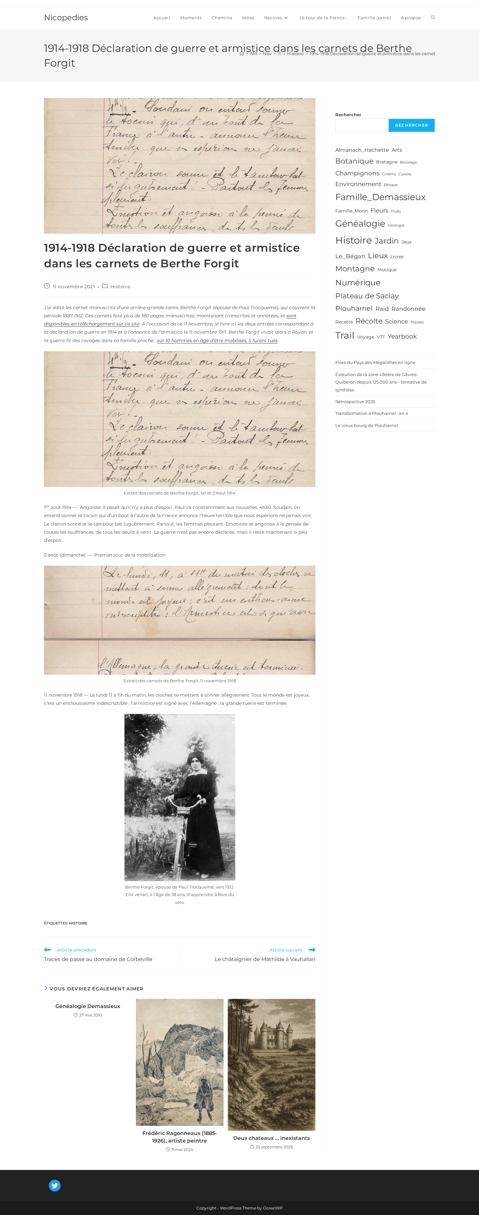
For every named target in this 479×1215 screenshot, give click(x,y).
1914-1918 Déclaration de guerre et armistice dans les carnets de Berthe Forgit (391, 53)
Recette (344, 322)
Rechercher (348, 114)
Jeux (406, 242)
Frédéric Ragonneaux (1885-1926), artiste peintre (179, 1137)
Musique (387, 270)
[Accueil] (242, 53)
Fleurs (379, 210)
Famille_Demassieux (380, 197)
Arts (397, 150)
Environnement (358, 184)
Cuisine (405, 174)
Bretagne (387, 162)
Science (396, 321)
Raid (382, 308)
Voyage (365, 337)
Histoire (120, 287)
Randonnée (408, 308)
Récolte (369, 321)
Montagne (355, 268)
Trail (345, 335)
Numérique (358, 282)
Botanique (354, 161)
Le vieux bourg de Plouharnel (366, 425)
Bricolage (408, 162)
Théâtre (417, 322)
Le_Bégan (350, 256)
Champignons (357, 173)
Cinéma (389, 174)
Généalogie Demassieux (87, 1006)
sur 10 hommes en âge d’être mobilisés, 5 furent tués (217, 340)
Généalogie (360, 223)
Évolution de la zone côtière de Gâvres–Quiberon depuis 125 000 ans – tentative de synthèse (381, 382)
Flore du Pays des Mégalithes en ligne (375, 362)
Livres (397, 257)
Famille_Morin (351, 211)
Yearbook (402, 336)
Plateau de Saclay (367, 296)
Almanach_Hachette (362, 150)
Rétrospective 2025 (355, 401)
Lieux (378, 255)
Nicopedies (66, 17)
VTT (381, 337)
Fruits (396, 211)
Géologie (396, 225)
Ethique (391, 185)
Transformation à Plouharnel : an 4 (371, 413)
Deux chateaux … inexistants (271, 1138)
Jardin (387, 240)
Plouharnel (354, 308)
